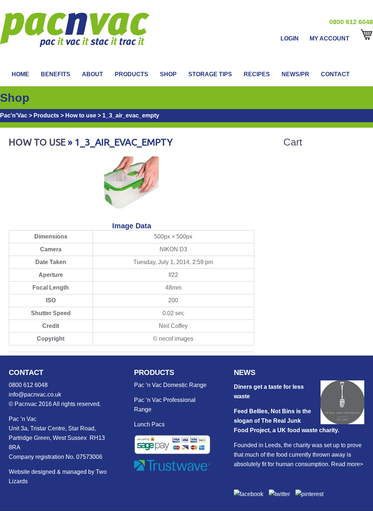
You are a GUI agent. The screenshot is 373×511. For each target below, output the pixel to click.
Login (289, 38)
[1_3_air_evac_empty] (131, 209)
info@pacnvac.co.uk (35, 394)
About (92, 74)
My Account (329, 38)
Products (131, 74)
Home (20, 74)
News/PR (295, 74)
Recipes (257, 74)
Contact (335, 74)
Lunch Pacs (149, 424)
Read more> (347, 464)
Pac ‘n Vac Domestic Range (170, 385)
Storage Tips (210, 74)
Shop (168, 74)
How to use (37, 142)
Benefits (55, 74)
